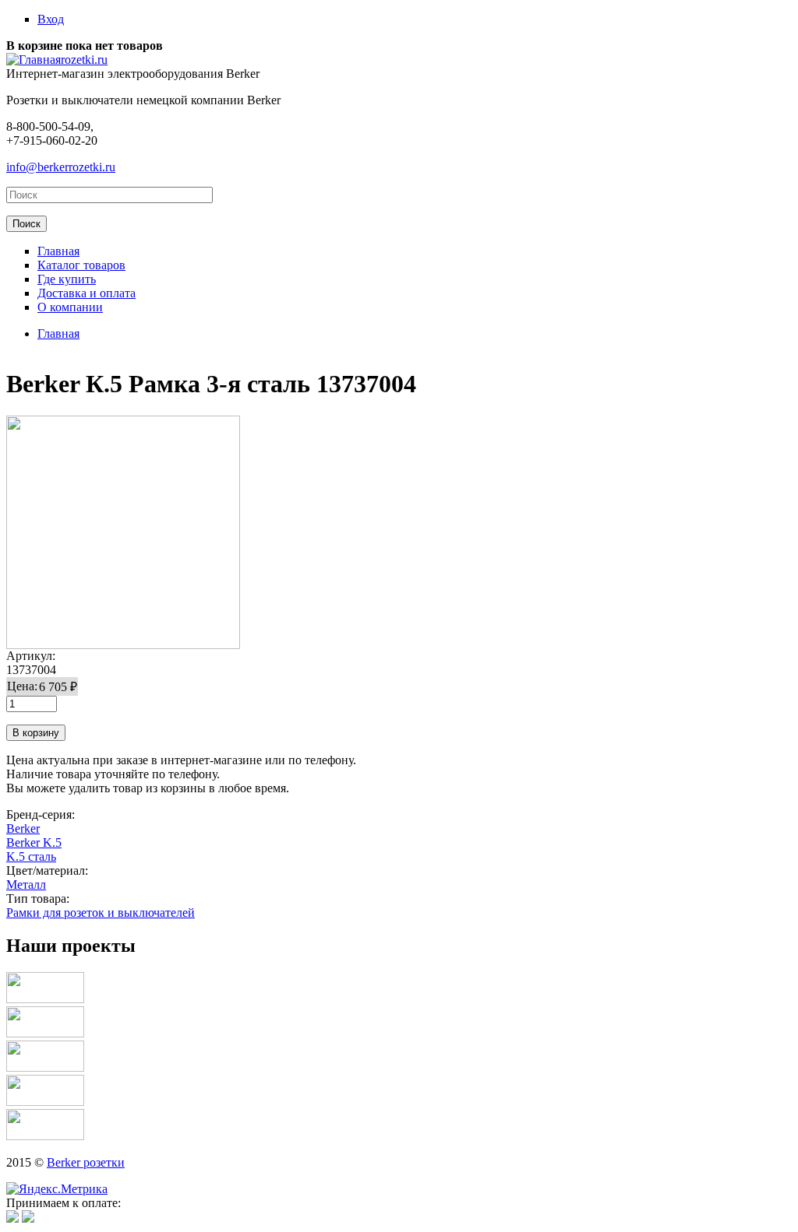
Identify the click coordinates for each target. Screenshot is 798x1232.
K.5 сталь (31, 856)
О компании (70, 307)
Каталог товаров (81, 265)
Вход (50, 19)
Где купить (66, 279)
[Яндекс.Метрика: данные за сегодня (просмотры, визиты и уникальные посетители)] (57, 1189)
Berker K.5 (34, 842)
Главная (58, 251)
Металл (26, 884)
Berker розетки (86, 1162)
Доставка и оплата (86, 293)
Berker (23, 828)
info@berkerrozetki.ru (60, 167)
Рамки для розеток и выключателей (100, 912)
